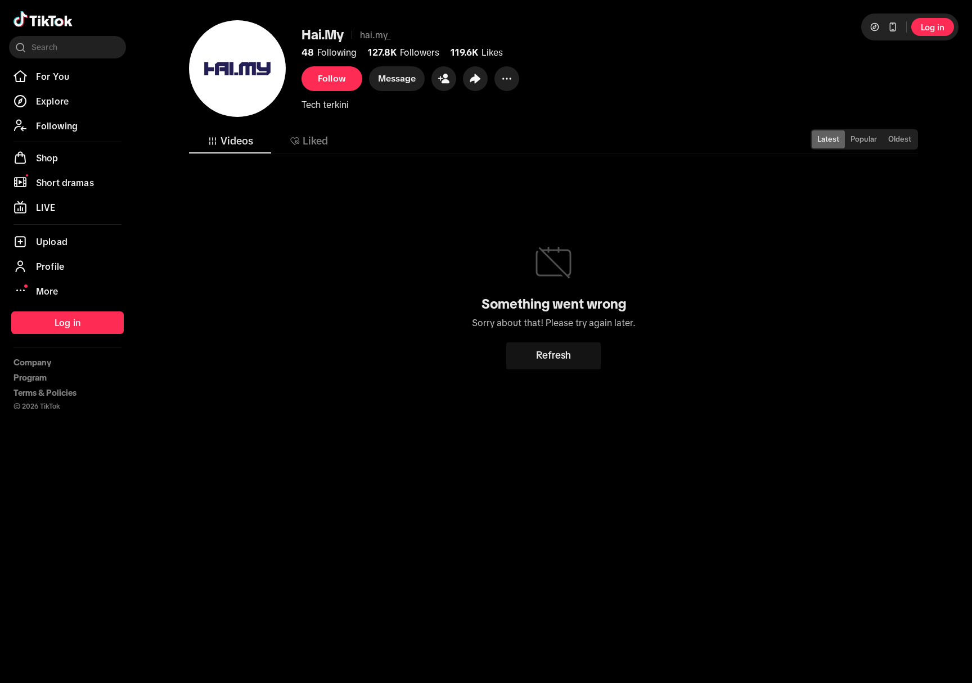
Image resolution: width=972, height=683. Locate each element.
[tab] (230, 141)
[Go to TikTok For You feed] (43, 19)
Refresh (553, 355)
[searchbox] (67, 47)
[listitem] (67, 76)
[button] (443, 78)
